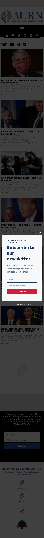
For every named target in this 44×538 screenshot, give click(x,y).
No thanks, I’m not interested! (22, 304)
